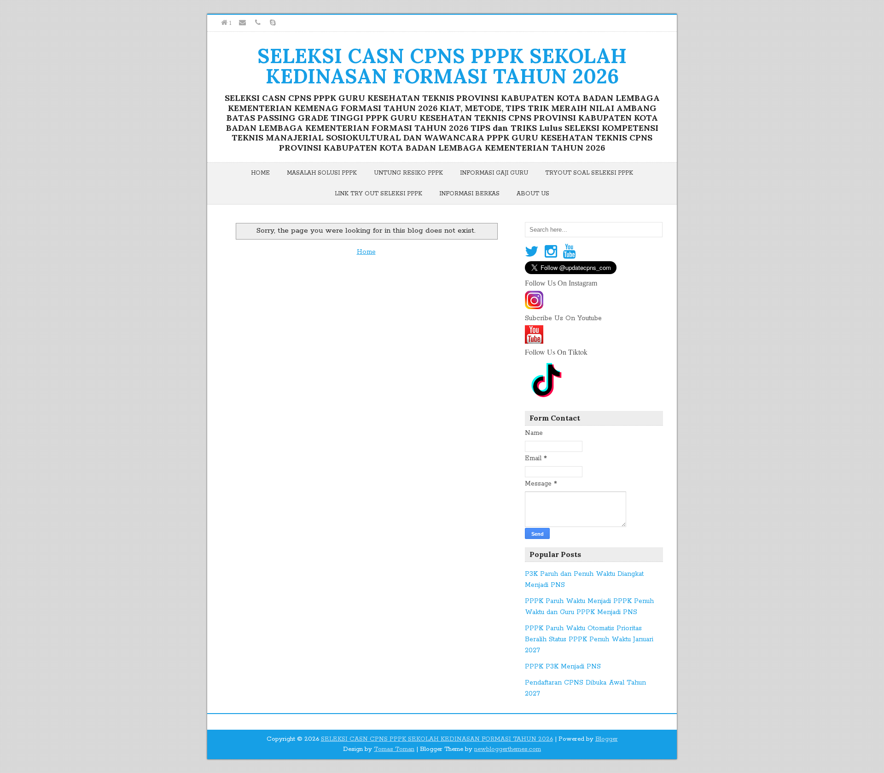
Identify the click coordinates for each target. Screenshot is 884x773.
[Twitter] (532, 252)
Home (260, 173)
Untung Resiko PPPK (408, 173)
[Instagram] (551, 252)
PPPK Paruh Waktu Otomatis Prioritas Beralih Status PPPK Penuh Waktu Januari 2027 (589, 639)
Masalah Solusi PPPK (322, 173)
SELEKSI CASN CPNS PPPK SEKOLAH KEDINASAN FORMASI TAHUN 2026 (442, 66)
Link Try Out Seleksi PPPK (378, 193)
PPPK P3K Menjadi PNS (563, 666)
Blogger (606, 739)
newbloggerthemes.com (507, 749)
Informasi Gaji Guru (494, 173)
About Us (533, 193)
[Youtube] (569, 252)
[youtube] (534, 341)
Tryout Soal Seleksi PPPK (589, 173)
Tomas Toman (394, 749)
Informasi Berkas (469, 193)
